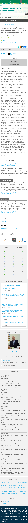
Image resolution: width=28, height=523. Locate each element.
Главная (2, 24)
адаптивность (22, 164)
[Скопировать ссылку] (26, 47)
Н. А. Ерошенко (5, 39)
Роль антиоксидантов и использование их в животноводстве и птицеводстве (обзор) (12, 311)
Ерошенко (17, 24)
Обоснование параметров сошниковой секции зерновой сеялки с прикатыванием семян (12, 323)
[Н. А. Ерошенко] (1, 39)
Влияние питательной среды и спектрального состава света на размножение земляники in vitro (13, 317)
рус (27, 1)
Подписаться (6, 503)
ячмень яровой (5, 164)
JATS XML (3, 221)
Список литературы (14, 64)
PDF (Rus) (3, 53)
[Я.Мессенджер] (18, 47)
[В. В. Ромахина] (15, 39)
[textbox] (14, 14)
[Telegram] (23, 47)
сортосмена (11, 165)
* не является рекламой (14, 243)
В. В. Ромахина (19, 39)
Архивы (12, 20)
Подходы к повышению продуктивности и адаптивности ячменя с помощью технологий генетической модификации (12, 287)
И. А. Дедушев (12, 39)
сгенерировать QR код (12, 54)
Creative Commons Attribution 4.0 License (12, 227)
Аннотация (14, 58)
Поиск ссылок (6, 360)
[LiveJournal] (22, 47)
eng (24, 1)
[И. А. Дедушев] (8, 39)
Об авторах (14, 61)
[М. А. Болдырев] (1, 40)
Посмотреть (6, 501)
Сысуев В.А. (14, 351)
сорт (10, 164)
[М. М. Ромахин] (8, 38)
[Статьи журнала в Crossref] (14, 240)
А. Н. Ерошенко (20, 38)
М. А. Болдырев (5, 40)
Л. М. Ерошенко (5, 38)
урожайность (15, 164)
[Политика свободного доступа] (6, 240)
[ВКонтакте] (25, 47)
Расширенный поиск (5, 17)
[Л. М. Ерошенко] (1, 38)
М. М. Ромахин (12, 38)
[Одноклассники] (20, 47)
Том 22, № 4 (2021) (9, 24)
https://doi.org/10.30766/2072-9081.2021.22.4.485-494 (9, 43)
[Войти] (21, 1)
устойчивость (4, 165)
